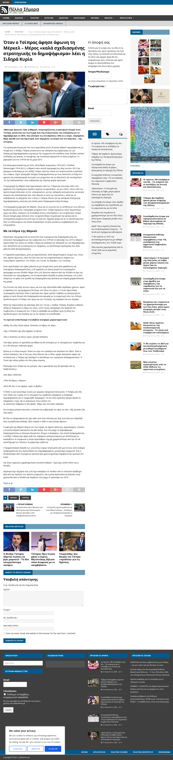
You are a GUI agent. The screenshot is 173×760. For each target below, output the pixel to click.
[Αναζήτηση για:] (23, 663)
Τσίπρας (25, 498)
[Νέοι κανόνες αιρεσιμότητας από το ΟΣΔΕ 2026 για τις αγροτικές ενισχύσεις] (135, 365)
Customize (17, 748)
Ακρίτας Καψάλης (137, 679)
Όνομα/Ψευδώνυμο (98, 71)
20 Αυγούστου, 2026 (152, 294)
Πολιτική (34, 18)
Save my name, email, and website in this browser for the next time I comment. (41, 633)
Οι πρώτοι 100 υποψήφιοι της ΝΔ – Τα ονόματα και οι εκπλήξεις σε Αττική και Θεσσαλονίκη (107, 146)
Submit (8, 710)
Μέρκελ (13, 498)
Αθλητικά (63, 18)
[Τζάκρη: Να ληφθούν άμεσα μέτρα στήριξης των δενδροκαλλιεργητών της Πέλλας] (155, 43)
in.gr (11, 483)
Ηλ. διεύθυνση (10, 617)
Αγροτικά (48, 18)
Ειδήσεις (19, 18)
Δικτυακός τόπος (10, 625)
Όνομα (6, 609)
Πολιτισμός (79, 18)
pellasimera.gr (32, 67)
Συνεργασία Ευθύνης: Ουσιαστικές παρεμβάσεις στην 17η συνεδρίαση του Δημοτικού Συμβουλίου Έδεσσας (154, 240)
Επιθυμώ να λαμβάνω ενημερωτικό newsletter (16, 696)
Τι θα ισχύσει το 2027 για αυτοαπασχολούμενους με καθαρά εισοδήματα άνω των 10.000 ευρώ (107, 239)
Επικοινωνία (20, 2)
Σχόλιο (6, 589)
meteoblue (135, 165)
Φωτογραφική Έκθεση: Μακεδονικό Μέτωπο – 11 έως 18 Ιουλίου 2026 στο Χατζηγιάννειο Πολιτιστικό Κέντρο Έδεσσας (149, 672)
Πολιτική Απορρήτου (143, 752)
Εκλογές (108, 18)
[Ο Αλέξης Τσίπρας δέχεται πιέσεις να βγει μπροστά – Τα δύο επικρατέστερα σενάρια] (16, 541)
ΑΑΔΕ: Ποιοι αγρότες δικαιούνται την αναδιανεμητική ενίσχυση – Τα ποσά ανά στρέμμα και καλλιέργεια (107, 229)
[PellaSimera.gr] (19, 13)
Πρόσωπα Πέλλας (11, 23)
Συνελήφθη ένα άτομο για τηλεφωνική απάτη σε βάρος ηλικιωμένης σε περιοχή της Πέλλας (107, 167)
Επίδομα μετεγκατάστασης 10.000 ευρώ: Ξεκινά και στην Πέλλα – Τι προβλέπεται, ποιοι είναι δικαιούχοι (149, 699)
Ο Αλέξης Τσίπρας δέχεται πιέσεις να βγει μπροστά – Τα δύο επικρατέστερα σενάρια (16, 559)
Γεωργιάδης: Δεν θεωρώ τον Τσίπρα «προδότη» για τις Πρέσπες (69, 558)
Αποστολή (94, 121)
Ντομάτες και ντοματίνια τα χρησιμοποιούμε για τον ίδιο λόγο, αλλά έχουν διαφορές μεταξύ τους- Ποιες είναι (156, 307)
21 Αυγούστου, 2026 (152, 190)
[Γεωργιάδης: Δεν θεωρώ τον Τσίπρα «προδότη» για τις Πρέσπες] (72, 541)
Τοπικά (6, 18)
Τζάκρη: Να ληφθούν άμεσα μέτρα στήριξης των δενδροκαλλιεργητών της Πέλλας (107, 156)
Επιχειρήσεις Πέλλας (53, 23)
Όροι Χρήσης (99, 752)
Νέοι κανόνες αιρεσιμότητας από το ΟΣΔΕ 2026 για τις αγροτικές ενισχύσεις (107, 250)
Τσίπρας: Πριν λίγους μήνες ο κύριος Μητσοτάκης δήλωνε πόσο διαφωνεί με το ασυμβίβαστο (43, 559)
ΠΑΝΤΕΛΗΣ (134, 662)
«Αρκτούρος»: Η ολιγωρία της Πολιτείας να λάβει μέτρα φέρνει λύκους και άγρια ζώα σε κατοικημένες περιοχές (156, 263)
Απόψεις (95, 18)
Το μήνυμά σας (97, 86)
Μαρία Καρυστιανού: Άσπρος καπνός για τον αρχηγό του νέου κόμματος (149, 689)
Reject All (35, 748)
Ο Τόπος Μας (31, 23)
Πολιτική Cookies (119, 752)
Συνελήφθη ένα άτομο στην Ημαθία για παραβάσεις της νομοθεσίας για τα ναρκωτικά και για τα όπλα (107, 205)
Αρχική (6, 2)
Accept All (53, 748)
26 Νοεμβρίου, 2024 (15, 67)
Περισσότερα (126, 18)
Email (91, 108)
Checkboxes (10, 691)
